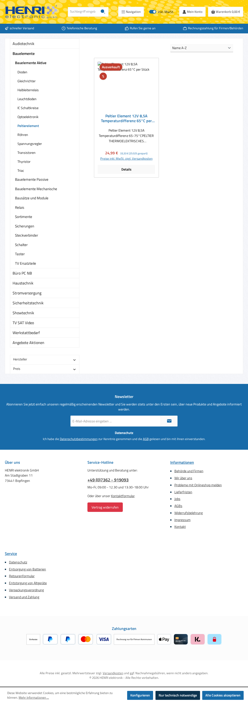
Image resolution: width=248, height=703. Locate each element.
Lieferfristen (183, 492)
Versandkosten (113, 673)
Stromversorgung (27, 293)
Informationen (182, 462)
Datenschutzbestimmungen (79, 439)
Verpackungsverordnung (26, 590)
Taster (20, 254)
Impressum (182, 520)
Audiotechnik (23, 43)
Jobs (177, 498)
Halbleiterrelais (28, 89)
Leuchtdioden (27, 98)
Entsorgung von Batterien (27, 569)
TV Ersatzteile (25, 263)
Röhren (22, 134)
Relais (19, 207)
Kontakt (180, 526)
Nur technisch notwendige (178, 695)
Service (11, 553)
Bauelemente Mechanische (36, 189)
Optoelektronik (28, 116)
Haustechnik (23, 283)
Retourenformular (22, 576)
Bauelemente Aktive (30, 63)
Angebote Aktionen (28, 342)
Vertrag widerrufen (105, 507)
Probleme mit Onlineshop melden (198, 485)
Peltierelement (28, 125)
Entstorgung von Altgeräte (28, 583)
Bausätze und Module (31, 198)
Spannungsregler (29, 143)
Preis (16, 368)
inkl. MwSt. (161, 12)
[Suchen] (103, 12)
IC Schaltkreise (28, 107)
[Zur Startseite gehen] (31, 12)
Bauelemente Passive (31, 179)
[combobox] (83, 12)
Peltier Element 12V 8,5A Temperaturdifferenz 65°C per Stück (126, 118)
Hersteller (20, 359)
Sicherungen (24, 226)
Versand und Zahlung (24, 597)
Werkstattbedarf (26, 333)
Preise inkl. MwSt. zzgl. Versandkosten (126, 159)
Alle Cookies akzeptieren (222, 695)
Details (126, 169)
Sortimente (23, 216)
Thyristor (24, 161)
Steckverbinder (26, 235)
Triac (20, 170)
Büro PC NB (22, 273)
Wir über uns (183, 478)
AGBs (178, 506)
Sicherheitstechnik (28, 303)
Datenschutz (18, 562)
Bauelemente (24, 53)
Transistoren (26, 152)
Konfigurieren (140, 695)
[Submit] (169, 421)
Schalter (21, 244)
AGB (146, 439)
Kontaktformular (122, 496)
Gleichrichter (26, 80)
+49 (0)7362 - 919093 (108, 480)
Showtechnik (23, 313)
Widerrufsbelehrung (188, 513)
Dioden (22, 72)
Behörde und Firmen (188, 471)
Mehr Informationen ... (34, 698)
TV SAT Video (23, 323)
